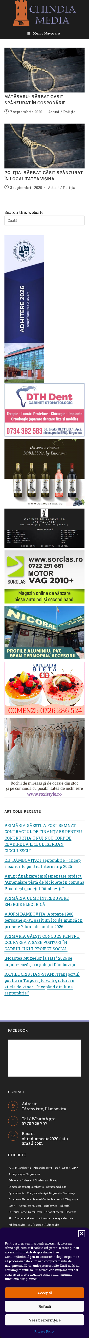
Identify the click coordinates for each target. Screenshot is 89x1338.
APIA (75, 1168)
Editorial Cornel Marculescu (25, 1212)
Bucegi (54, 1180)
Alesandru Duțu (42, 1168)
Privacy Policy (44, 1331)
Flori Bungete (17, 1218)
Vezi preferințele (45, 1320)
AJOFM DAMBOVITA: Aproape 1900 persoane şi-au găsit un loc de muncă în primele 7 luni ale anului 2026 (43, 920)
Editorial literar (53, 1212)
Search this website (24, 212)
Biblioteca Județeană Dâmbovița (28, 1180)
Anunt (66, 1168)
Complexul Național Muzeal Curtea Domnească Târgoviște (43, 1199)
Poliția (69, 112)
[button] (81, 1233)
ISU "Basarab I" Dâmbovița (43, 1225)
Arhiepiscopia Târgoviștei (24, 1174)
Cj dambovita (17, 1193)
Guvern (31, 1218)
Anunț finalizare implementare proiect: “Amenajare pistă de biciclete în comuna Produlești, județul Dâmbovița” (44, 882)
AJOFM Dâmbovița (20, 1168)
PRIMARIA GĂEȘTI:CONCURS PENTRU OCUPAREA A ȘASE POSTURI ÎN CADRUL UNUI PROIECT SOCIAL (42, 942)
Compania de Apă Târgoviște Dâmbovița (51, 1193)
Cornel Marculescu (31, 1206)
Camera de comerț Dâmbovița (26, 1187)
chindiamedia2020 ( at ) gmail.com (45, 1141)
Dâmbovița (50, 1206)
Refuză (44, 1306)
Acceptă (44, 1292)
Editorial (65, 1206)
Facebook (18, 1030)
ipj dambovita (17, 1225)
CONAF (13, 1206)
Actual (53, 112)
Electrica (71, 1212)
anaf (57, 1168)
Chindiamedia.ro (56, 1187)
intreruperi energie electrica (56, 1218)
